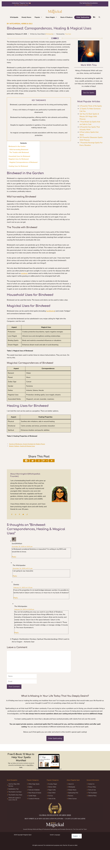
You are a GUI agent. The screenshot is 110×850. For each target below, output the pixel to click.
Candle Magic (32, 802)
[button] (42, 17)
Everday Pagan (52, 791)
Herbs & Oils (26, 24)
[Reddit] (32, 460)
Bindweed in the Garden (17, 146)
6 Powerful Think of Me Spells (91, 106)
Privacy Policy (92, 793)
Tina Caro (68, 34)
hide (27, 143)
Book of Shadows (66, 17)
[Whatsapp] (39, 460)
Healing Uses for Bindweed (18, 166)
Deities (30, 793)
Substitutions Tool (13, 796)
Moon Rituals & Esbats (34, 799)
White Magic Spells (33, 791)
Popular (37, 17)
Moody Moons (26, 17)
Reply (14, 557)
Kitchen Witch (52, 793)
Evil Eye (50, 802)
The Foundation (92, 799)
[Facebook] (26, 460)
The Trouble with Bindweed (19, 152)
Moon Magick (50, 17)
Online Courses (72, 805)
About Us (71, 791)
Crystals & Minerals (33, 805)
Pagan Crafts (52, 796)
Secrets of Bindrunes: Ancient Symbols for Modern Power (27, 444)
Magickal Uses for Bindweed (19, 159)
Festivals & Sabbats (34, 796)
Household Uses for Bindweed (19, 156)
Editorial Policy (92, 802)
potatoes (24, 273)
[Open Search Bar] (99, 17)
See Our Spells (88, 93)
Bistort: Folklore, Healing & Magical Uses (22, 446)
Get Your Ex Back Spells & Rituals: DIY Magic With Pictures (89, 116)
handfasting (50, 311)
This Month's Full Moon (14, 798)
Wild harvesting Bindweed (18, 150)
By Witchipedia (13, 24)
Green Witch (51, 799)
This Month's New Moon (15, 801)
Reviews (70, 802)
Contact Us (89, 5)
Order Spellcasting (82, 17)
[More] (52, 460)
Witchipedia (14, 17)
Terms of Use (92, 796)
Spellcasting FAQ (73, 799)
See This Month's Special (21, 5)
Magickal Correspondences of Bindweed (23, 162)
